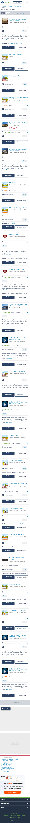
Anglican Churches (6, 763)
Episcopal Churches (6, 771)
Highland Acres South (16, 43)
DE (5, 6)
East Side (22, 523)
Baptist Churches (6, 764)
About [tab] (3, 799)
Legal (19, 817)
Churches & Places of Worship (21, 78)
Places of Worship (17, 6)
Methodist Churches (19, 22)
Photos (24, 30)
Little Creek (10, 6)
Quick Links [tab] (5, 803)
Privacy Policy (15, 813)
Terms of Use (13, 817)
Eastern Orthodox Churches (9, 770)
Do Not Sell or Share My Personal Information (15, 815)
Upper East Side (16, 523)
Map (8, 13)
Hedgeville (13, 223)
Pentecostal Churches (7, 760)
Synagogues (17, 462)
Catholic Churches (6, 766)
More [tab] (2, 807)
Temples (11, 22)
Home (2, 6)
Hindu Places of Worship (20, 437)
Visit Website (22, 47)
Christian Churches (6, 767)
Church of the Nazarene (7, 768)
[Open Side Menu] (27, 2)
